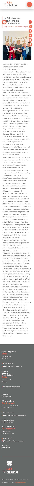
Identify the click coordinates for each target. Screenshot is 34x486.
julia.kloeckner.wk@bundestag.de (13, 441)
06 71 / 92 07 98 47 (8, 412)
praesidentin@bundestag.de (12, 386)
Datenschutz (6, 482)
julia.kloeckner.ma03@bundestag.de (14, 415)
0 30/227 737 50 (8, 363)
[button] (4, 22)
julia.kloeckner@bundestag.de (12, 366)
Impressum (24, 480)
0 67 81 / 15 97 (7, 438)
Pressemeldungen (21, 27)
